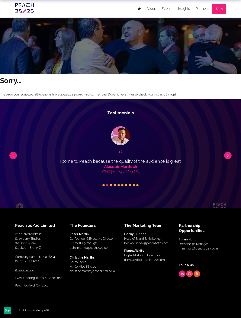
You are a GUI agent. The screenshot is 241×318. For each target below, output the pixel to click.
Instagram (189, 273)
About (151, 9)
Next (228, 155)
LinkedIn (182, 273)
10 (137, 185)
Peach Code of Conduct (31, 285)
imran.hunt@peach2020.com (198, 248)
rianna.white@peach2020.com (144, 260)
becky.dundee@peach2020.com (146, 243)
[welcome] (24, 11)
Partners (202, 9)
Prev (13, 155)
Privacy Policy (24, 270)
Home (139, 8)
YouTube (197, 273)
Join (219, 9)
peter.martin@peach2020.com (90, 247)
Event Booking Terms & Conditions (38, 278)
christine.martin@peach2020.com (92, 271)
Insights (184, 9)
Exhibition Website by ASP (34, 310)
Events (167, 9)
